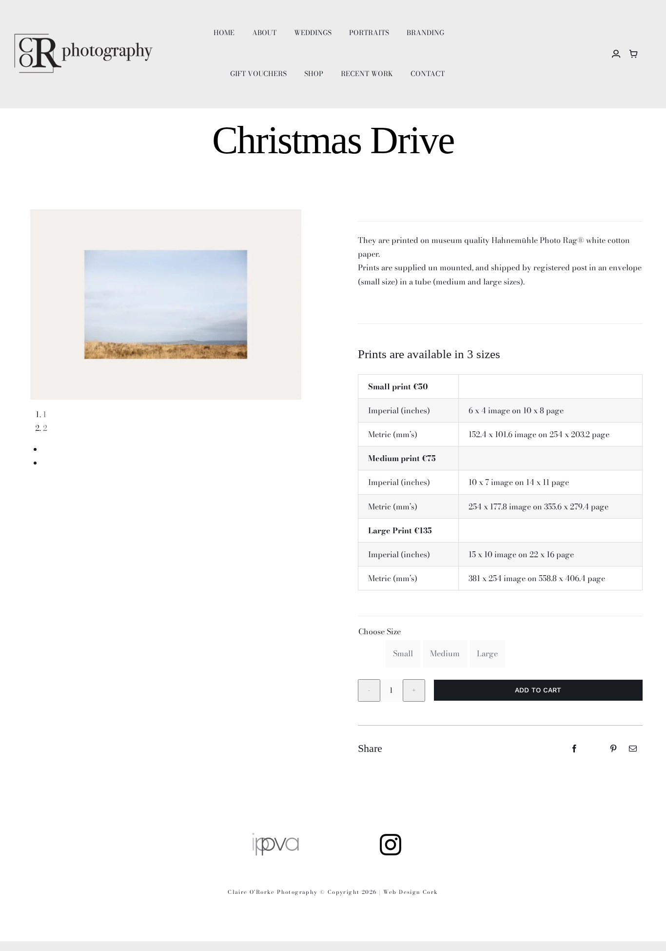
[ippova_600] (275, 835)
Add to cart (538, 690)
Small (403, 653)
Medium (445, 653)
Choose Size (379, 631)
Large (487, 653)
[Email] (633, 748)
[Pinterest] (613, 748)
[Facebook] (574, 748)
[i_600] (390, 835)
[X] (594, 748)
